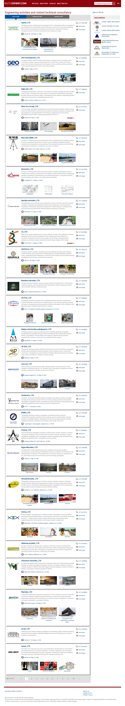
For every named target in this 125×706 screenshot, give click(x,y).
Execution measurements (48, 82)
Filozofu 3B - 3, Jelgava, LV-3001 (33, 243)
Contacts (67, 388)
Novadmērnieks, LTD (29, 479)
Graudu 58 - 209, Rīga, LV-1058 (32, 34)
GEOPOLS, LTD (27, 249)
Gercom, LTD (26, 364)
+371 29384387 (83, 298)
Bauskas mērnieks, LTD (30, 280)
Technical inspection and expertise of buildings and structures (48, 618)
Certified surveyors (29, 131)
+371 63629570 (83, 395)
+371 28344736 (83, 138)
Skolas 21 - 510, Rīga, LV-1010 (32, 640)
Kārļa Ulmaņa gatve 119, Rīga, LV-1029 (35, 603)
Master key (67, 671)
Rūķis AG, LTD (26, 89)
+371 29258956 (83, 329)
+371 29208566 (83, 561)
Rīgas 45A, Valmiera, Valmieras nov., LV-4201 (36, 572)
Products (48, 388)
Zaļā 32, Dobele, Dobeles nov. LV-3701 (35, 100)
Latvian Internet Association (111, 30)
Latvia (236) (15, 16)
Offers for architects (48, 671)
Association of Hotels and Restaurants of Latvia (110, 53)
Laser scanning (67, 82)
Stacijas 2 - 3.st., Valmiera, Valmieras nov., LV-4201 (38, 490)
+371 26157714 (83, 512)
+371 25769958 (83, 447)
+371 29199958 (83, 364)
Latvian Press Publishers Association (109, 35)
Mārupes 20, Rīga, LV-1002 (31, 117)
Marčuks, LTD (26, 592)
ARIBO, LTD (25, 413)
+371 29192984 (83, 479)
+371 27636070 (83, 200)
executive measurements (48, 322)
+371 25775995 (83, 169)
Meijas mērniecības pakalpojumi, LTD (36, 329)
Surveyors (67, 472)
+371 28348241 (83, 430)
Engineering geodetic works (67, 225)
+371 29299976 (83, 347)
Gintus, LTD (25, 512)
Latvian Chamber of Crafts (110, 26)
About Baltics (62, 3)
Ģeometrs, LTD (27, 169)
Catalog (52, 3)
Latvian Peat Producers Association (109, 47)
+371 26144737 (83, 106)
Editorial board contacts (13, 691)
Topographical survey (67, 162)
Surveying (29, 536)
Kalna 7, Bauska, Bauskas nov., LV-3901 (35, 291)
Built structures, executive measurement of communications (48, 49)
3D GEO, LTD (26, 347)
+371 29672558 (83, 23)
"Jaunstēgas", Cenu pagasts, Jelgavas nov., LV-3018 (39, 424)
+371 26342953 (83, 281)
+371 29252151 (83, 249)
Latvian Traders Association (111, 22)
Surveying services (48, 162)
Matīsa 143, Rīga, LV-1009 (31, 657)
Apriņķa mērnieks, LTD (30, 200)
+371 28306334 (83, 89)
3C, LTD (24, 232)
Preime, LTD (26, 430)
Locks (29, 671)
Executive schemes (67, 194)
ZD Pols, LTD (26, 298)
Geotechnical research (67, 47)
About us (86, 691)
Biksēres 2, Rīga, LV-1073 (31, 358)
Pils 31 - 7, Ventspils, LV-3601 (32, 406)
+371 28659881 (83, 58)
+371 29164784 (83, 413)
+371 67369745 (83, 629)
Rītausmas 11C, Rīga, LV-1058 (32, 211)
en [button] (118, 3)
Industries (44, 3)
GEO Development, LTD (30, 58)
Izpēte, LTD (25, 23)
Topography (29, 194)
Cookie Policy (87, 693)
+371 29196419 (83, 646)
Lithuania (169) (37, 16)
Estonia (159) (58, 16)
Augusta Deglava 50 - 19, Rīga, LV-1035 (35, 375)
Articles (35, 3)
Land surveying (48, 131)
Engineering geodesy (67, 322)
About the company (29, 388)
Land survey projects (30, 162)
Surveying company (29, 274)
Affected (48, 585)
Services (29, 585)
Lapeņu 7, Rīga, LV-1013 (31, 69)
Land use (67, 503)
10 (73, 679)
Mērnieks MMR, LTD (29, 138)
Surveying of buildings (67, 131)
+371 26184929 (83, 592)
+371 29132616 (83, 543)
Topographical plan (29, 82)
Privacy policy (88, 695)
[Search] (114, 3)
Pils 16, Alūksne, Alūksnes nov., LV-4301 (35, 554)
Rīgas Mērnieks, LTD (29, 447)
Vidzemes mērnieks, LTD (31, 561)
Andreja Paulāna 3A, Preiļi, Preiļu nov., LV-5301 (37, 441)
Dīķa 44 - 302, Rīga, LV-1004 (32, 260)
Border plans (48, 194)
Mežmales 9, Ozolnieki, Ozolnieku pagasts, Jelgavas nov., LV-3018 (43, 523)
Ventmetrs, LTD (27, 395)
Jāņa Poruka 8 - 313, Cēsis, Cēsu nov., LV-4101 (37, 149)
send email (82, 26)
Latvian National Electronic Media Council (110, 41)
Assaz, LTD (25, 646)
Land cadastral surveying (48, 225)
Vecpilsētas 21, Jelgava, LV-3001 (33, 180)
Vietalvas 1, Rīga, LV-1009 (31, 458)
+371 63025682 (83, 232)
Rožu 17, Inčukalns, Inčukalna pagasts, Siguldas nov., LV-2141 (41, 309)
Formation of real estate (67, 274)
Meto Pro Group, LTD (29, 106)
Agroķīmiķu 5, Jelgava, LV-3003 (33, 340)
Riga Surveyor (30, 472)
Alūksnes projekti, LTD (30, 543)
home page (82, 29)
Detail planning (48, 503)
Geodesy (48, 472)
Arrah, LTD (25, 629)
